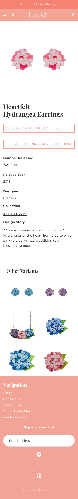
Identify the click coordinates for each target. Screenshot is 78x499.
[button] (40, 144)
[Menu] (4, 14)
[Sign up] (69, 441)
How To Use (12, 405)
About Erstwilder (16, 411)
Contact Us (12, 399)
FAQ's (7, 393)
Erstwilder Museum (43, 489)
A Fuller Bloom (15, 214)
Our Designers (14, 417)
